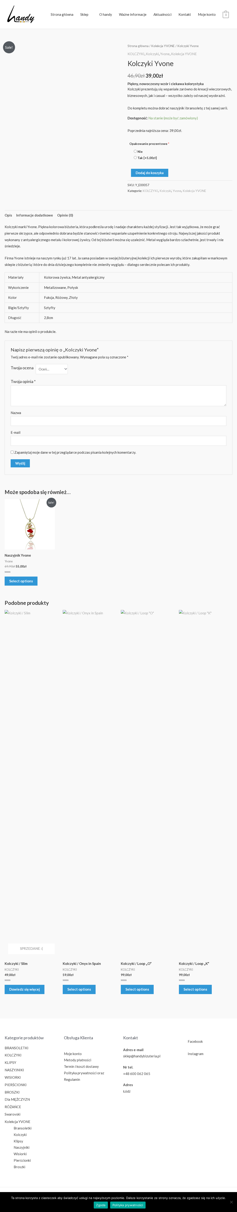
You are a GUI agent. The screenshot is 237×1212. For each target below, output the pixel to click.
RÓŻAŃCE (13, 1107)
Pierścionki (22, 1160)
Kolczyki (152, 54)
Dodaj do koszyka (150, 173)
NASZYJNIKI (14, 1070)
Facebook (195, 1041)
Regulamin (72, 1079)
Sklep (84, 14)
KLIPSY (10, 1062)
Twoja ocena (22, 367)
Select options (21, 581)
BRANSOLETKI (16, 1048)
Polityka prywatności (80, 1073)
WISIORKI (13, 1077)
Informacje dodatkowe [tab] (34, 215)
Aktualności (162, 14)
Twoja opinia (23, 381)
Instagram (195, 1054)
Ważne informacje (133, 14)
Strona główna (62, 14)
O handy (105, 14)
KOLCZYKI (136, 54)
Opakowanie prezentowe (149, 144)
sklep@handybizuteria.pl (141, 1056)
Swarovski (12, 1114)
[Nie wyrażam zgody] (231, 1202)
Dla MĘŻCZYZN (17, 1099)
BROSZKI (12, 1092)
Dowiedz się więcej (24, 989)
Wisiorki (20, 1154)
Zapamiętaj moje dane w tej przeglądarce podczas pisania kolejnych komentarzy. (75, 452)
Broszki (19, 1167)
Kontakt (184, 14)
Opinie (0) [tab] (65, 215)
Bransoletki (22, 1128)
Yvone (165, 54)
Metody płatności (77, 1060)
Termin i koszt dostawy (81, 1066)
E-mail (15, 432)
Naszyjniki (21, 1147)
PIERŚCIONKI (16, 1085)
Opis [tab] (8, 215)
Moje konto (207, 14)
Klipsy (18, 1141)
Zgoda (100, 1205)
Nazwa (16, 413)
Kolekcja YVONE (163, 46)
